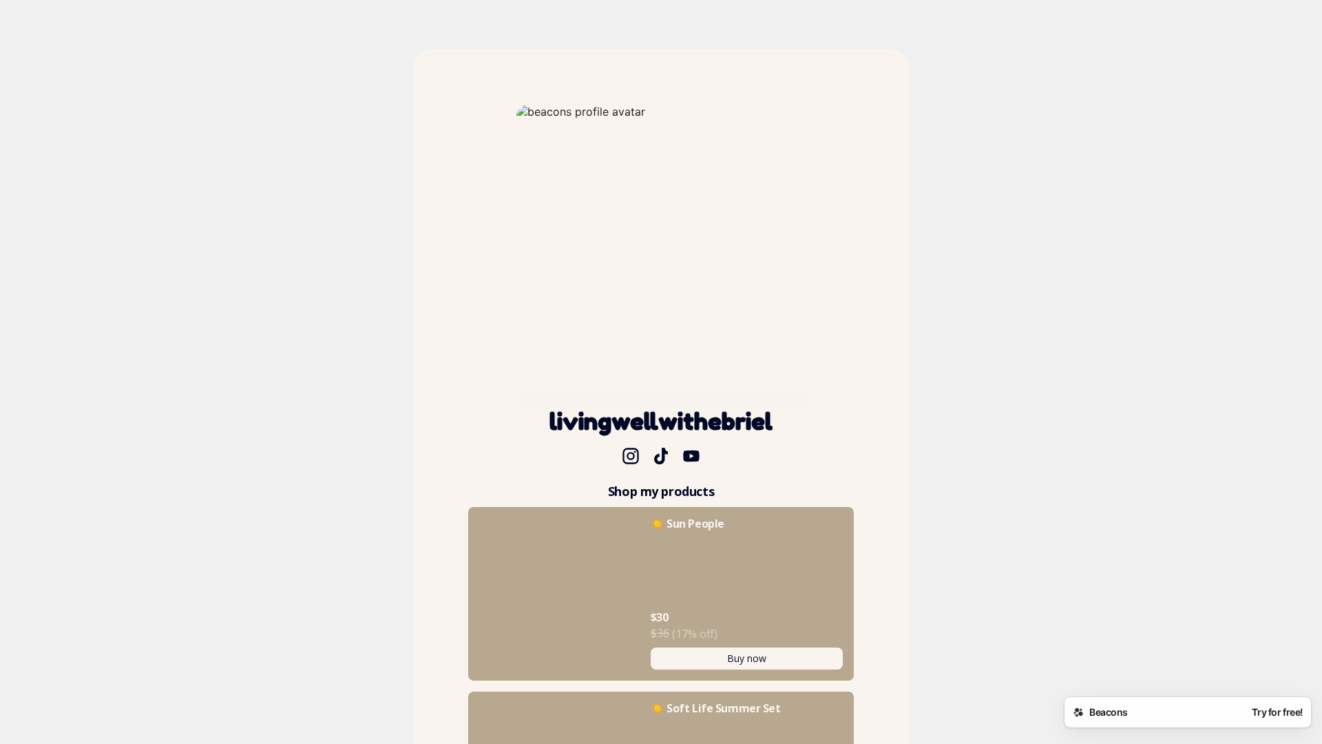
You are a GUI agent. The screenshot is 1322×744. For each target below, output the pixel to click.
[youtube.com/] (691, 457)
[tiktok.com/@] (661, 457)
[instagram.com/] (631, 457)
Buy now (746, 658)
